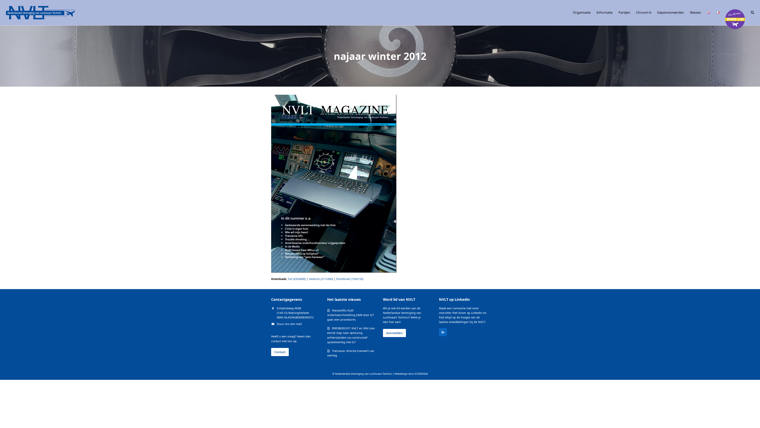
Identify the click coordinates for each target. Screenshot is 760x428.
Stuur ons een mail (289, 324)
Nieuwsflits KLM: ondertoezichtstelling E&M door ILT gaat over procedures (350, 315)
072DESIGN (421, 373)
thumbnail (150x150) (349, 279)
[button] (752, 13)
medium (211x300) (321, 279)
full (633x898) (297, 279)
